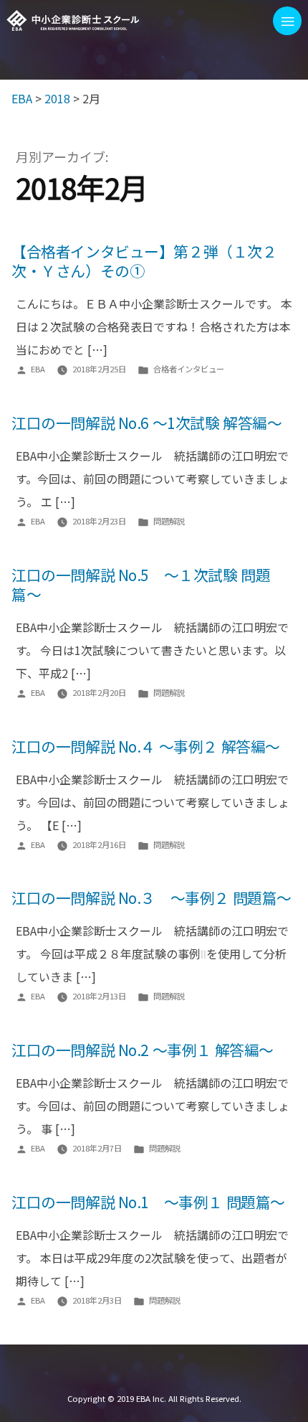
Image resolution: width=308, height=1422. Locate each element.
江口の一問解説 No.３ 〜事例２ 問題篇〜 (151, 897)
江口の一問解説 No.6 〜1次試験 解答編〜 (146, 422)
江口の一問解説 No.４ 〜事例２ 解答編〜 (145, 746)
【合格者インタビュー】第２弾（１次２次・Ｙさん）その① (144, 260)
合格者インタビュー (188, 369)
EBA (72, 21)
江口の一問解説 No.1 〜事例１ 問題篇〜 (148, 1202)
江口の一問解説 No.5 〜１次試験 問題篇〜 (140, 584)
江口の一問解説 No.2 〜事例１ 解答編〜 (142, 1049)
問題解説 (169, 521)
